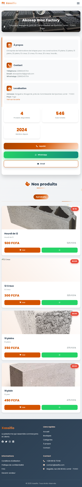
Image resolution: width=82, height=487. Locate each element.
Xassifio (11, 3)
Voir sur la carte (13, 99)
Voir (23, 250)
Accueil (46, 431)
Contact (46, 448)
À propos (47, 443)
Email (42, 164)
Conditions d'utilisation (11, 461)
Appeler (42, 146)
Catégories (47, 440)
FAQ (3, 469)
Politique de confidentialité (13, 465)
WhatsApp (42, 155)
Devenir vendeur (8, 473)
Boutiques (47, 435)
